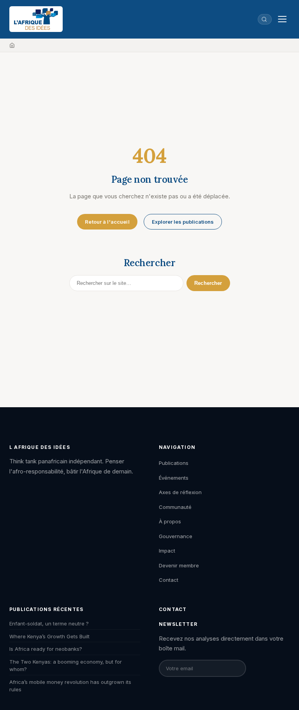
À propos (170, 521)
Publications (173, 463)
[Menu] (282, 19)
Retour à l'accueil (107, 222)
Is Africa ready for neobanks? (45, 649)
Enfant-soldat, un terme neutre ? (49, 623)
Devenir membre (179, 565)
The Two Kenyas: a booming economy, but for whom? (65, 666)
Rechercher (208, 283)
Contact (168, 580)
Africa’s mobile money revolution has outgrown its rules (70, 686)
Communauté (175, 507)
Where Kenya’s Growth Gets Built (49, 636)
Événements (173, 478)
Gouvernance (175, 536)
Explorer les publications (183, 222)
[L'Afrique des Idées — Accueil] (36, 19)
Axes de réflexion (180, 492)
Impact (167, 551)
